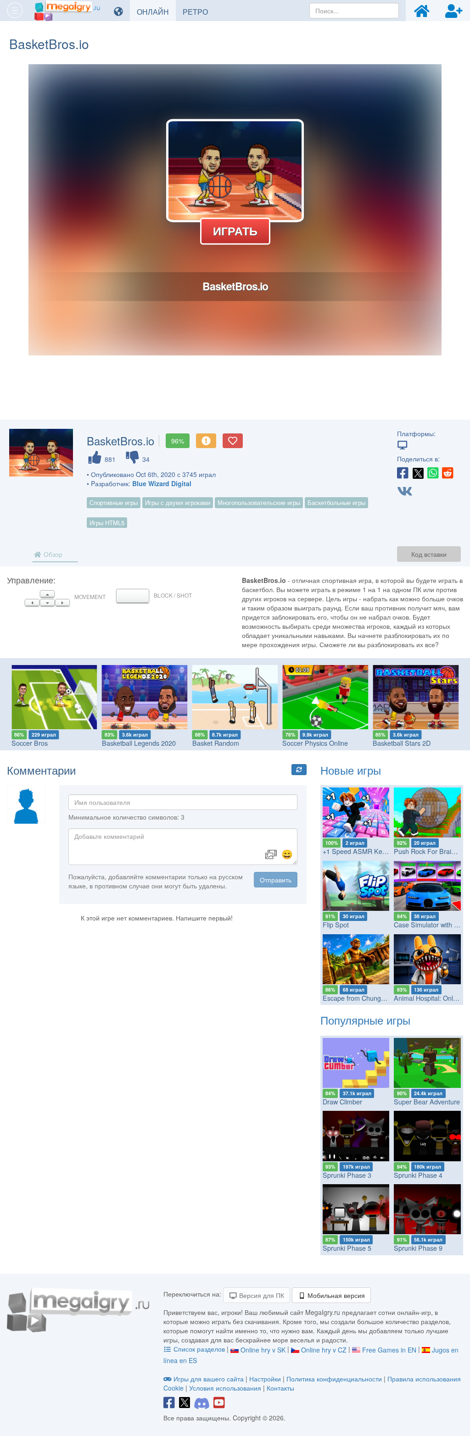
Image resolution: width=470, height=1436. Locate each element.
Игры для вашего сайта (209, 1378)
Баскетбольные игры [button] (336, 502)
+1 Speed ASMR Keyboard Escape (374, 851)
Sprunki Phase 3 (347, 1175)
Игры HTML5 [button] (107, 522)
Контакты (280, 1387)
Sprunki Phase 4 (418, 1175)
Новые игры (350, 770)
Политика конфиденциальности (334, 1378)
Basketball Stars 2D (402, 743)
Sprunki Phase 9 (418, 1248)
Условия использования (225, 1387)
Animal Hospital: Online (428, 998)
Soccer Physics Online (315, 743)
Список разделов (199, 1348)
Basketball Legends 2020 (139, 743)
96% (177, 440)
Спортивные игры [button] (114, 502)
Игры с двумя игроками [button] (177, 502)
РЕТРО (199, 11)
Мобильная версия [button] (335, 1295)
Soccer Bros (29, 743)
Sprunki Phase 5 (347, 1248)
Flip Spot (336, 924)
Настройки (266, 1378)
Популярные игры (365, 1020)
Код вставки (429, 554)
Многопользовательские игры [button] (259, 502)
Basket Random (215, 743)
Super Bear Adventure (427, 1101)
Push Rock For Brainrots (430, 851)
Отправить (275, 879)
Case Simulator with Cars (431, 924)
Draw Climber (342, 1101)
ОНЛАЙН (156, 11)
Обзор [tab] (52, 554)
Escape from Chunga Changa (366, 998)
